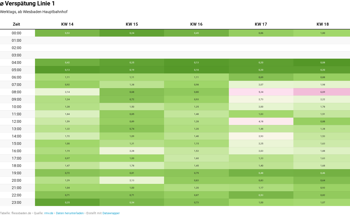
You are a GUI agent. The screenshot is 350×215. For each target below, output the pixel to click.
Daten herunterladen (70, 213)
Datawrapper (111, 213)
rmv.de (48, 213)
